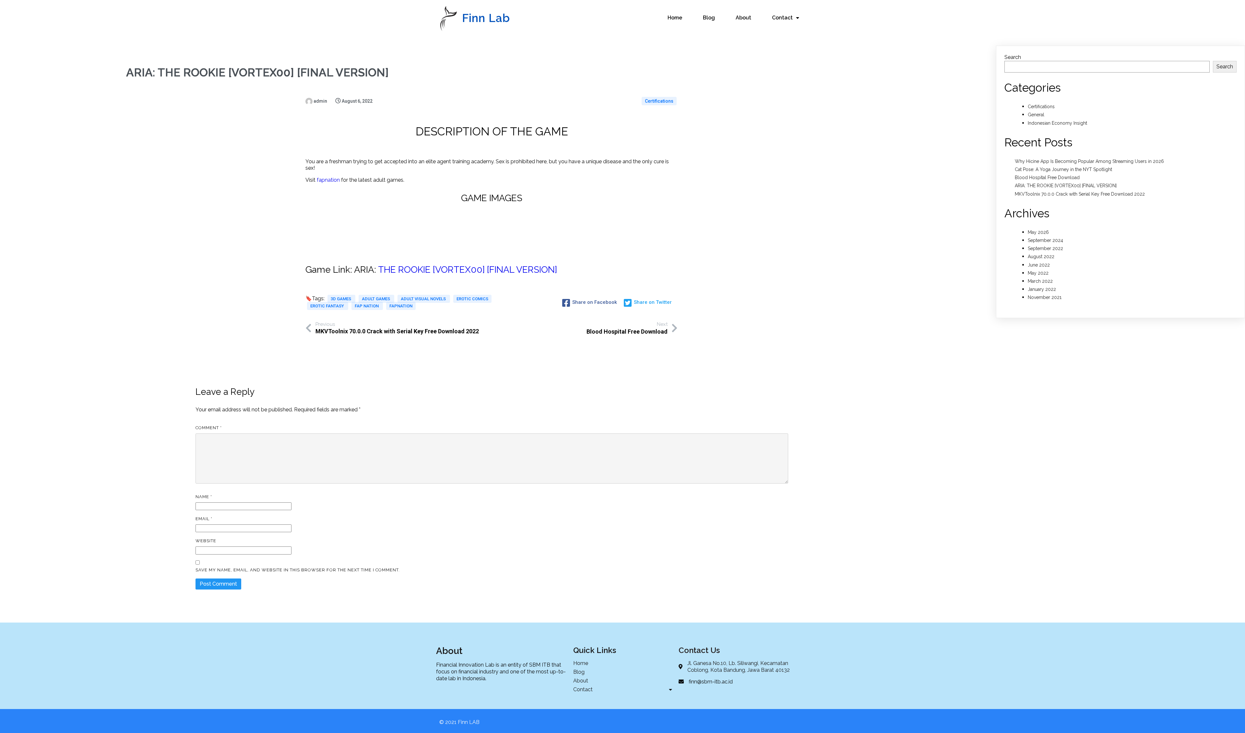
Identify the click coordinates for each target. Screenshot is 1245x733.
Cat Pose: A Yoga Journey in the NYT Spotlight (1063, 169)
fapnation (328, 180)
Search (1012, 57)
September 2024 (1045, 240)
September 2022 (1045, 248)
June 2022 (1039, 265)
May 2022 (1038, 273)
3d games (341, 298)
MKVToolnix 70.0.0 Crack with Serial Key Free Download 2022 (1080, 194)
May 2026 (1038, 232)
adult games (376, 298)
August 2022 (1041, 256)
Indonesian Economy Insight (1057, 123)
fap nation (367, 306)
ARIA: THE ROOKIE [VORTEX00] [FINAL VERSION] (1066, 185)
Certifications (659, 101)
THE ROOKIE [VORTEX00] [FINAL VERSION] (467, 269)
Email (204, 518)
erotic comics (472, 298)
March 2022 (1040, 281)
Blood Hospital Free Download (1047, 177)
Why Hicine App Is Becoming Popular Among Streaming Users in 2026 (1089, 161)
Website (206, 540)
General (1036, 114)
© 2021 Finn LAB (459, 722)
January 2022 (1042, 289)
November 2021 (1044, 297)
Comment (209, 427)
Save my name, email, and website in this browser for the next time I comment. (298, 569)
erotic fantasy (327, 306)
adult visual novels (424, 298)
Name (204, 496)
